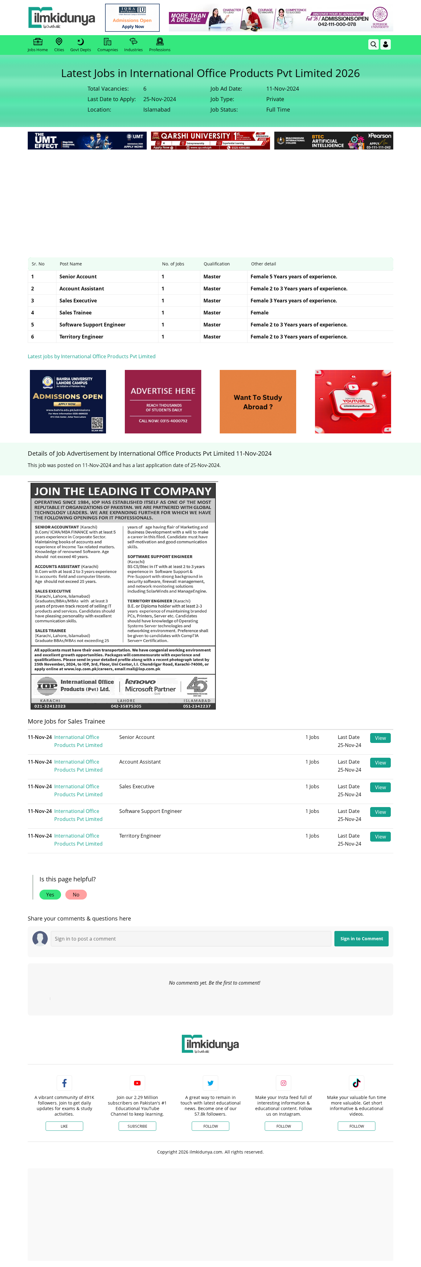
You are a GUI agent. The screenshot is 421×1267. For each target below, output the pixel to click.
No (76, 894)
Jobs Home (38, 49)
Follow (210, 1126)
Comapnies (107, 49)
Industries (133, 49)
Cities (59, 49)
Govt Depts (80, 49)
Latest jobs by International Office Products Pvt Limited (92, 356)
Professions (159, 49)
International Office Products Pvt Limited (78, 741)
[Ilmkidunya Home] (62, 18)
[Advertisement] (210, 197)
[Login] (385, 44)
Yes (50, 894)
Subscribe (137, 1126)
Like (64, 1126)
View (380, 738)
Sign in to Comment (362, 938)
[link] (132, 18)
